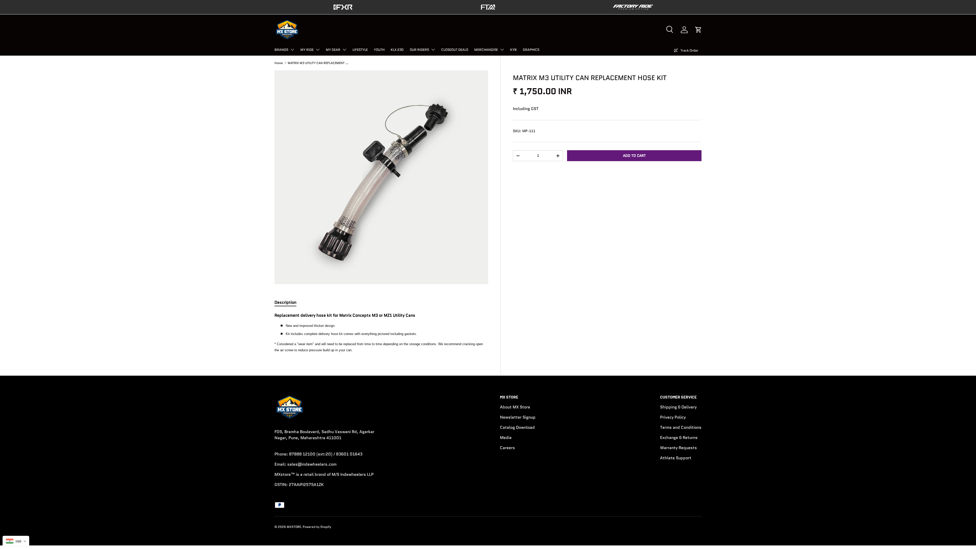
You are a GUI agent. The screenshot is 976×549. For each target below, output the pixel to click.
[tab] (285, 302)
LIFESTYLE (360, 49)
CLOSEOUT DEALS (454, 49)
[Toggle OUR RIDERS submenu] (433, 50)
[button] (698, 29)
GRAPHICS (531, 49)
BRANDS (281, 49)
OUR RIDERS (419, 49)
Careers (507, 448)
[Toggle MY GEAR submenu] (344, 50)
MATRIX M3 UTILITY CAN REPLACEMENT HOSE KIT (318, 63)
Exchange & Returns (679, 437)
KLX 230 (397, 49)
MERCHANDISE (486, 49)
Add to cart (634, 155)
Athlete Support (675, 458)
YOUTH (379, 49)
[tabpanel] (381, 332)
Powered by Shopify (317, 527)
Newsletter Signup (518, 417)
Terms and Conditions (681, 427)
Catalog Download (517, 427)
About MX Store (515, 407)
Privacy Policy (673, 417)
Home (278, 63)
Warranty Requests (678, 448)
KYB (513, 49)
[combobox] (16, 541)
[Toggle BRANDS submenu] (292, 50)
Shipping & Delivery (678, 407)
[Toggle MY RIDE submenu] (318, 50)
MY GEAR (333, 49)
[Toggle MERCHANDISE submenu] (502, 50)
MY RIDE (307, 49)
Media (506, 437)
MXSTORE (294, 527)
